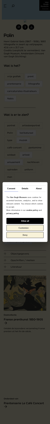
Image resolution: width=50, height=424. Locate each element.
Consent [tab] (11, 188)
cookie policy (32, 210)
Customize (24, 228)
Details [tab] (25, 188)
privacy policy (12, 213)
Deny (25, 235)
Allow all (25, 221)
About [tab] (39, 188)
